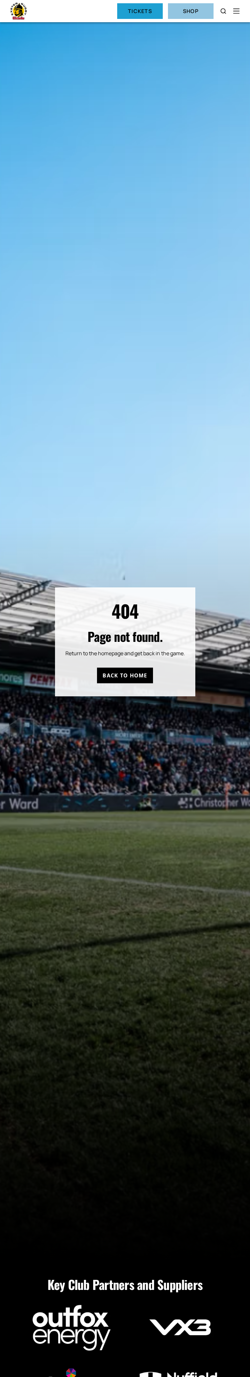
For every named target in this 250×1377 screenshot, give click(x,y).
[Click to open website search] (223, 11)
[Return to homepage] (18, 11)
